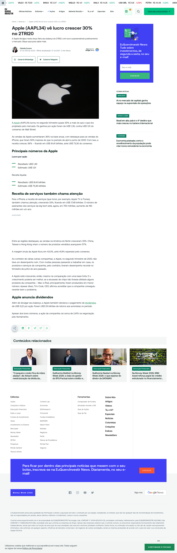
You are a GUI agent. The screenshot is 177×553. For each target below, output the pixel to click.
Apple (16, 122)
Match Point (44, 425)
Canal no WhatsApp (25, 60)
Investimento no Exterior (19, 425)
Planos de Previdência (48, 440)
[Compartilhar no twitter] (40, 328)
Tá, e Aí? (109, 410)
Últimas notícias (122, 91)
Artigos (62, 11)
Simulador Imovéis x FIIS (87, 405)
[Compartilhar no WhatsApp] (46, 328)
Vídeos (108, 405)
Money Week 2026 (23, 493)
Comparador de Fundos (87, 402)
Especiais (101, 11)
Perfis (42, 436)
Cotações (110, 426)
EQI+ (112, 11)
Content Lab (45, 402)
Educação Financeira (18, 409)
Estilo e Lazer (15, 413)
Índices (108, 431)
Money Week (15, 432)
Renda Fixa (44, 444)
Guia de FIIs (82, 413)
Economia (44, 405)
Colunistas (110, 422)
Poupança (14, 444)
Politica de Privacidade (32, 548)
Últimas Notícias (25, 11)
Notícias (22, 22)
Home (14, 22)
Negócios (43, 432)
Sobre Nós (110, 397)
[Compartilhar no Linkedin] (22, 328)
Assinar (135, 76)
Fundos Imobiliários (47, 417)
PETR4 (12, 440)
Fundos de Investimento (19, 417)
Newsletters (111, 435)
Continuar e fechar (159, 547)
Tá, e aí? (91, 11)
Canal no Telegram (50, 60)
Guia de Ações (83, 409)
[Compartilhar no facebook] (28, 328)
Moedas (43, 429)
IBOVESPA (44, 421)
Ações (12, 402)
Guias (12, 421)
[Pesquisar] (138, 11)
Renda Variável (16, 448)
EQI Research (45, 409)
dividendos (90, 303)
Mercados (14, 429)
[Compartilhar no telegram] (34, 328)
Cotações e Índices (17, 405)
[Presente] (128, 11)
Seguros (43, 448)
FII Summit (44, 413)
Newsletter (14, 436)
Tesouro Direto (16, 452)
